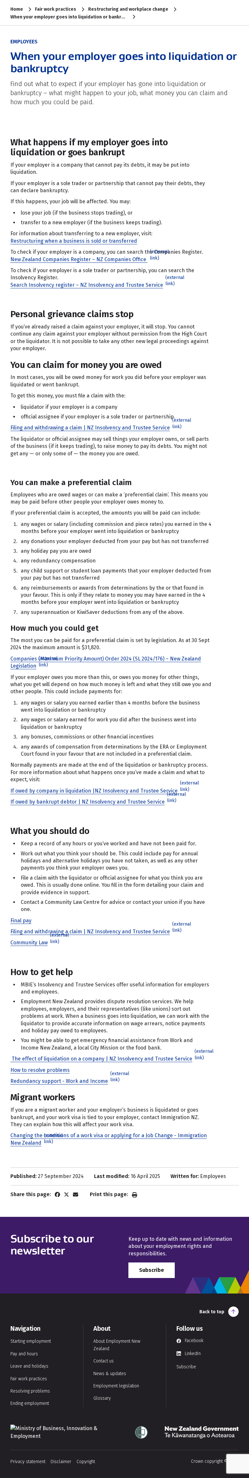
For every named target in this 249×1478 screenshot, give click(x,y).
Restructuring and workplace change (128, 9)
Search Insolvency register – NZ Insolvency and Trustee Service (90, 285)
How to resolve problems (40, 1070)
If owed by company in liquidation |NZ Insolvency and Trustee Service (97, 791)
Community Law (32, 942)
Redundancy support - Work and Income (63, 1081)
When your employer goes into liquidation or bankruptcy (68, 17)
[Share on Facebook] (57, 1194)
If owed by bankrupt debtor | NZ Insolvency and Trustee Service (91, 802)
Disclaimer (61, 1461)
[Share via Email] (75, 1194)
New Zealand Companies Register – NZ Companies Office (82, 259)
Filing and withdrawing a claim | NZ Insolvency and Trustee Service (94, 428)
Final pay (20, 920)
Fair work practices (55, 9)
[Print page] (134, 1195)
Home (16, 9)
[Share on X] (66, 1194)
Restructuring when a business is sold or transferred (73, 241)
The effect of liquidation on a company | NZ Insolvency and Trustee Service (105, 1059)
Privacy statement (27, 1461)
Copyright (86, 1461)
